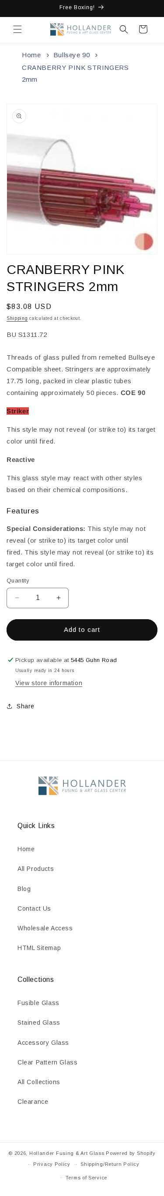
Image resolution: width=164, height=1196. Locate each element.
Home (31, 55)
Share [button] (26, 706)
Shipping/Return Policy (109, 1164)
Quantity (18, 580)
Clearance (32, 1101)
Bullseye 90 (71, 55)
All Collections (38, 1081)
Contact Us (34, 908)
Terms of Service (86, 1177)
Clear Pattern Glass (47, 1062)
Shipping (17, 318)
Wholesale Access (45, 928)
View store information (48, 682)
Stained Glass (38, 1022)
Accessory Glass (43, 1042)
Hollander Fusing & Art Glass (67, 1153)
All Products (35, 868)
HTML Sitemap (39, 947)
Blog (24, 888)
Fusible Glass (38, 1002)
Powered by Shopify (131, 1153)
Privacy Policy (51, 1164)
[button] (17, 29)
